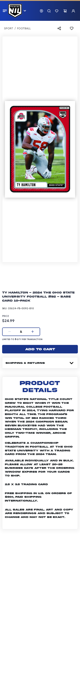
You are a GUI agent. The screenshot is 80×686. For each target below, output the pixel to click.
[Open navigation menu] (5, 10)
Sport (8, 28)
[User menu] (73, 11)
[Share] (60, 28)
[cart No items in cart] (65, 10)
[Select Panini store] (25, 11)
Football (24, 28)
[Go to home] (15, 11)
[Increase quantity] (32, 332)
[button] (41, 11)
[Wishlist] (57, 11)
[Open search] (49, 11)
